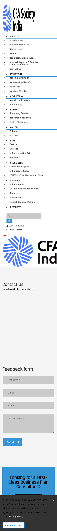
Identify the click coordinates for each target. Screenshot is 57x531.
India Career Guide (19, 171)
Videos (13, 131)
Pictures (14, 135)
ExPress (14, 149)
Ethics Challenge (19, 122)
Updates (14, 157)
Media (13, 53)
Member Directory (19, 91)
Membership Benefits (21, 82)
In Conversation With (21, 153)
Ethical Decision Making (22, 202)
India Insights (17, 184)
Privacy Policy (16, 516)
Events (13, 109)
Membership (16, 74)
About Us (14, 36)
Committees (16, 49)
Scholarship (16, 104)
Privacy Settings (13, 525)
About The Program (20, 100)
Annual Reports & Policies (24, 62)
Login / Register (16, 225)
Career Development (20, 166)
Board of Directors (19, 44)
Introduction (16, 40)
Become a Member (19, 78)
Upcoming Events (19, 113)
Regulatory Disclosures (22, 58)
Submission (16, 197)
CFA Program (16, 96)
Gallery (14, 127)
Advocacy (15, 180)
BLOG (12, 140)
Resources (15, 207)
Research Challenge (20, 118)
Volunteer (15, 87)
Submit (10, 442)
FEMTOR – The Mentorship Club (26, 175)
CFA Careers (16, 163)
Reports (14, 193)
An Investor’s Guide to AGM (24, 189)
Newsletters (17, 229)
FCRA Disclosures (19, 64)
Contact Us (15, 69)
